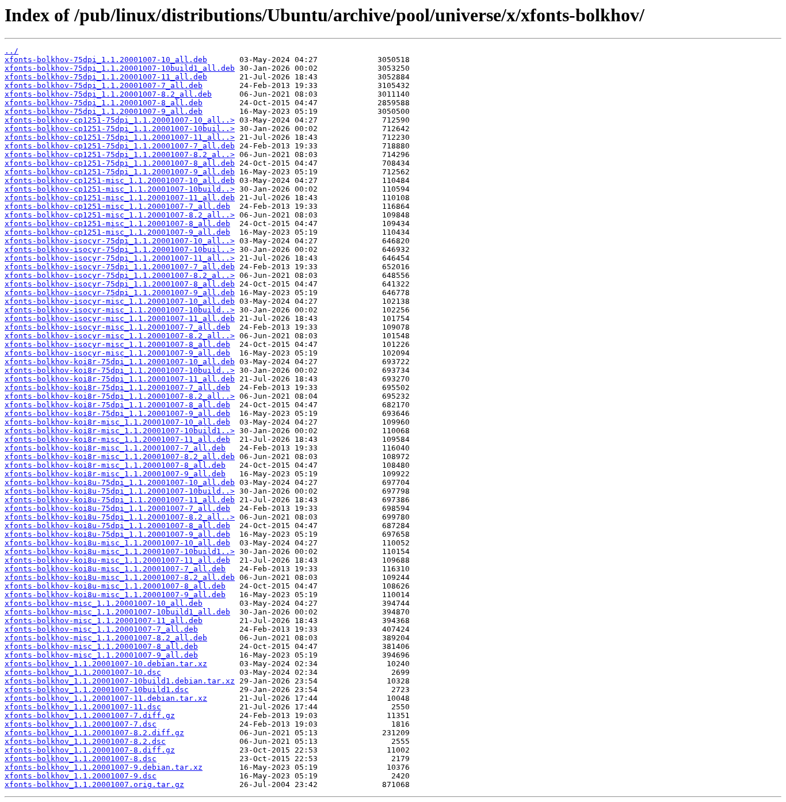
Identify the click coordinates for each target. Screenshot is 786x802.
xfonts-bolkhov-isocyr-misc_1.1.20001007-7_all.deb (117, 327)
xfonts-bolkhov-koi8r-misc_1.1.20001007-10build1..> (120, 430)
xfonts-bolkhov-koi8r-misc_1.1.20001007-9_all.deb (115, 473)
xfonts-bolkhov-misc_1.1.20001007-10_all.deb (104, 603)
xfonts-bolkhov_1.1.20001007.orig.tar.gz (94, 784)
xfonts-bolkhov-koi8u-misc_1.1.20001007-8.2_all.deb (120, 577)
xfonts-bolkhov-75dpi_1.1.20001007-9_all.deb (104, 111)
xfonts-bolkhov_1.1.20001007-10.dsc (83, 672)
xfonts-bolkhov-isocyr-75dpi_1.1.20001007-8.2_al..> (120, 275)
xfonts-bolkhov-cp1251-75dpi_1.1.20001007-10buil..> (120, 128)
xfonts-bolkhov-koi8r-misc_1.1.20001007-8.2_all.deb (120, 456)
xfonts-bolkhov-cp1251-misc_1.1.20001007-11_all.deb (120, 197)
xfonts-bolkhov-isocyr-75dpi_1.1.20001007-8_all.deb (120, 284)
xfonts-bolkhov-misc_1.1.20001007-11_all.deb (104, 620)
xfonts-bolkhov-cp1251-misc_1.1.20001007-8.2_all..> (120, 215)
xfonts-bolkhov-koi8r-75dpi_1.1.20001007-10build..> (120, 370)
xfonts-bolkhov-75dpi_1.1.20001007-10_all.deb (106, 59)
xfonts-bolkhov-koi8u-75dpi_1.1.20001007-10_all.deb (120, 482)
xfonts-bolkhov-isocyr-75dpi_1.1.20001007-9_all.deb (120, 292)
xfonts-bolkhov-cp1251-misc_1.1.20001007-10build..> (120, 189)
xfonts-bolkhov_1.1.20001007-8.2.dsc (85, 741)
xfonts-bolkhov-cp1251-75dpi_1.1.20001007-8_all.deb (120, 163)
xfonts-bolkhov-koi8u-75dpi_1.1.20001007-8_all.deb (117, 525)
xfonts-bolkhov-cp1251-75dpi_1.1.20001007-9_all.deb (120, 171)
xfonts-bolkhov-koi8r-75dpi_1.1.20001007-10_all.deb (120, 361)
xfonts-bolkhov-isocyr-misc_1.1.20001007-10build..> (120, 309)
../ (11, 51)
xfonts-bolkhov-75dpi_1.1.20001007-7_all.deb (104, 85)
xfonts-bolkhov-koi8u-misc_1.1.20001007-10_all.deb (117, 543)
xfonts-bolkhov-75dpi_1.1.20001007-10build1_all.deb (120, 68)
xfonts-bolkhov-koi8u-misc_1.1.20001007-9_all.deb (115, 594)
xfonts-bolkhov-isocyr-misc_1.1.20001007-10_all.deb (120, 301)
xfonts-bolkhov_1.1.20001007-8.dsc (81, 758)
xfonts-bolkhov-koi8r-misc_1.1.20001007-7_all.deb (115, 448)
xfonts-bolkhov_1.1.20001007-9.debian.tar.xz (104, 767)
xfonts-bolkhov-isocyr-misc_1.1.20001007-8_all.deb (117, 344)
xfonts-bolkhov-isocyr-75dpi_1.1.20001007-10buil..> (120, 249)
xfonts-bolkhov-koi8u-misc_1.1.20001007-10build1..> (120, 551)
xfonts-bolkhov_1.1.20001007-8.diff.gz (90, 750)
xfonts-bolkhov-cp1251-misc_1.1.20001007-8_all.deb (117, 223)
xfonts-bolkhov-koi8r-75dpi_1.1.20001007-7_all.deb (117, 387)
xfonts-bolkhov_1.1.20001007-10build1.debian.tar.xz (120, 681)
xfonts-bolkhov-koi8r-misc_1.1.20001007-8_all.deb (115, 465)
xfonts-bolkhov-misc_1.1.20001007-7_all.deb (101, 629)
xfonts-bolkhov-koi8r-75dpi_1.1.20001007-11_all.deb (120, 379)
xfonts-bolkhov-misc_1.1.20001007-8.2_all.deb (106, 637)
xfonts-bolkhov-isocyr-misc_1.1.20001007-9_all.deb (117, 353)
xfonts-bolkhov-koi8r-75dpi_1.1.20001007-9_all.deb (117, 413)
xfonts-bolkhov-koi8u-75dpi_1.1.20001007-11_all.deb (120, 499)
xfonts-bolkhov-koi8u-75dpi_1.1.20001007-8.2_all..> (120, 517)
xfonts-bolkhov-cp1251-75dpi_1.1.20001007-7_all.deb (120, 146)
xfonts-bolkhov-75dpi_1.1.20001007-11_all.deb (106, 76)
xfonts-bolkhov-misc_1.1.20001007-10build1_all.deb (117, 612)
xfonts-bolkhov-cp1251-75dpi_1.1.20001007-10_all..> (120, 120)
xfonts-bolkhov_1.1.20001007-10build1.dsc (97, 689)
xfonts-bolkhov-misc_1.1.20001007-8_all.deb (101, 646)
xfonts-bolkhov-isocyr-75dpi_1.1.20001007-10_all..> (120, 240)
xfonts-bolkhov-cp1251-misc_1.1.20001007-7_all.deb (117, 206)
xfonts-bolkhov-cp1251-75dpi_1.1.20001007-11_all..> (120, 137)
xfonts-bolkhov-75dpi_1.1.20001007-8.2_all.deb (108, 94)
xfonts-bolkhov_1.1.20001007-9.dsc (81, 776)
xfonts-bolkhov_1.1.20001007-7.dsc (81, 724)
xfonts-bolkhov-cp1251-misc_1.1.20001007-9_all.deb (117, 232)
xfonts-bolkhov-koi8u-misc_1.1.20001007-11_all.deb (117, 560)
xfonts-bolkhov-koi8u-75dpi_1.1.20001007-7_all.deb (117, 508)
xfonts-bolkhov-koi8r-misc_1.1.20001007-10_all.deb (117, 422)
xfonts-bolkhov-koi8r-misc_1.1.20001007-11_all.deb (117, 439)
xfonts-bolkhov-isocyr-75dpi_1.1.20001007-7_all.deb (120, 266)
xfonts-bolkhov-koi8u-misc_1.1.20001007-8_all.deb (115, 586)
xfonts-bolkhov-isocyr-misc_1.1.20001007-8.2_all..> (120, 335)
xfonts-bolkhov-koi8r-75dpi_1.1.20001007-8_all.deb (117, 404)
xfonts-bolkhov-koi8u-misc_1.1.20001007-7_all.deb (115, 568)
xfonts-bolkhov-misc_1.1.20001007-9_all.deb (101, 655)
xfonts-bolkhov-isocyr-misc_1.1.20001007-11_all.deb (120, 318)
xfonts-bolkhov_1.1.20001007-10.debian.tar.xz (106, 663)
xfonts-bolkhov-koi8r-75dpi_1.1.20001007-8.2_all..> (120, 396)
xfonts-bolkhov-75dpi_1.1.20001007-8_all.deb (104, 102)
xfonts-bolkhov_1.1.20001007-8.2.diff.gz (94, 732)
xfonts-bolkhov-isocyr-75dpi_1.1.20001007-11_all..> (120, 258)
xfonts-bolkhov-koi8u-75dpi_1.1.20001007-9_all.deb (117, 534)
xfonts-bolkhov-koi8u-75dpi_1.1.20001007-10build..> (120, 491)
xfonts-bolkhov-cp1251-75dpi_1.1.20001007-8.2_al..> (120, 154)
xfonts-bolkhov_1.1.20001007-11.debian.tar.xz (106, 698)
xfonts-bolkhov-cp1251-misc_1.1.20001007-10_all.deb (120, 180)
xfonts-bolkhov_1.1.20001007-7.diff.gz (90, 715)
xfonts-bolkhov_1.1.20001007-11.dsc (83, 706)
